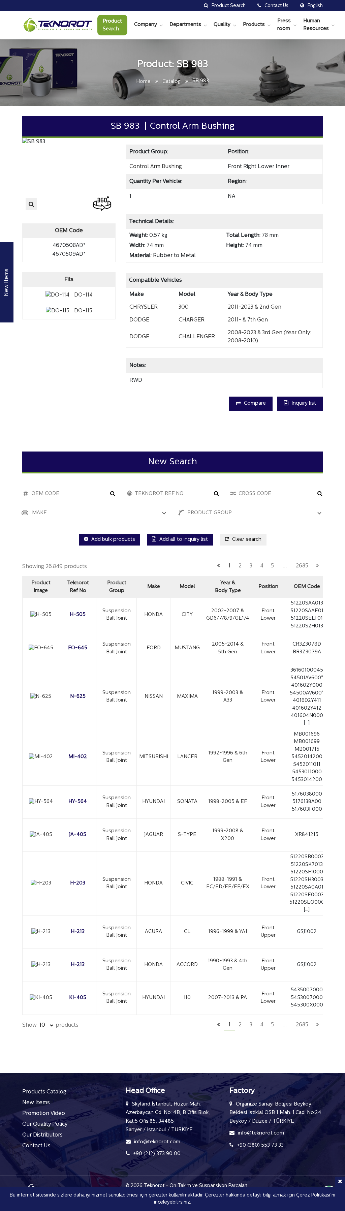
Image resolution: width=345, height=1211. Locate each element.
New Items (36, 1103)
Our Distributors (42, 1135)
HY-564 (77, 801)
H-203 (77, 883)
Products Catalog (44, 1092)
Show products (50, 1025)
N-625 (78, 696)
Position (268, 586)
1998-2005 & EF (227, 801)
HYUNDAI (153, 801)
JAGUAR (153, 834)
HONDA (153, 614)
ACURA (153, 931)
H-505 (78, 614)
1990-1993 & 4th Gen (227, 965)
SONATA (187, 801)
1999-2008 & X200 (227, 835)
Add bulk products (112, 539)
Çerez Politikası (313, 1195)
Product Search (112, 25)
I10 (187, 997)
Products (254, 24)
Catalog (171, 81)
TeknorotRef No (78, 587)
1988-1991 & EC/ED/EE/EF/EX (227, 883)
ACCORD (187, 964)
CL (187, 931)
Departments (185, 24)
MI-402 (77, 756)
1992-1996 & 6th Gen (227, 757)
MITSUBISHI (153, 756)
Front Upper (268, 932)
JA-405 (77, 834)
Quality (222, 24)
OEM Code (307, 586)
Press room (284, 25)
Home (143, 81)
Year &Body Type (228, 587)
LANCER (187, 756)
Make (153, 586)
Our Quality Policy (44, 1124)
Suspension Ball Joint (116, 615)
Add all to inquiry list (183, 539)
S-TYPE (187, 834)
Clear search (246, 539)
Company (145, 24)
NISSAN (154, 696)
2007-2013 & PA (227, 997)
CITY (187, 614)
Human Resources (316, 25)
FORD (154, 648)
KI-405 (77, 997)
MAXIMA (187, 696)
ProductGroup (116, 587)
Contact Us (36, 1146)
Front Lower (268, 615)
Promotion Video (43, 1113)
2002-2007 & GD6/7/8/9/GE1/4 (227, 615)
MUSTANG (187, 648)
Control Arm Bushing (155, 166)
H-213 (78, 931)
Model (187, 586)
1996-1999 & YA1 (227, 931)
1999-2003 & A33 (227, 696)
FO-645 (77, 648)
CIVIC (187, 883)
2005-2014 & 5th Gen (228, 648)
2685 (302, 566)
